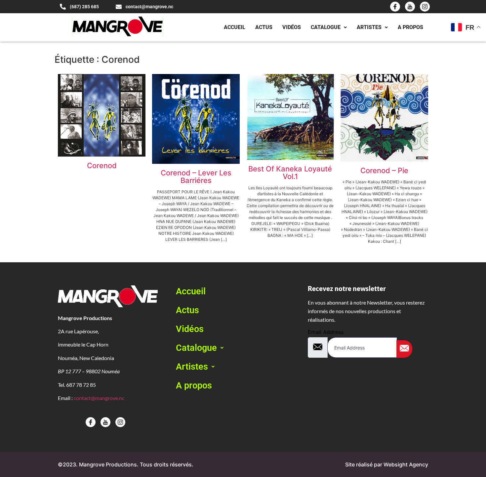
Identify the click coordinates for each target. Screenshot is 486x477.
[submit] (404, 349)
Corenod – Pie (384, 170)
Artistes (369, 27)
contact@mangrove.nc (99, 398)
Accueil (234, 27)
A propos (410, 27)
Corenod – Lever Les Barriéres (196, 176)
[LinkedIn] (425, 7)
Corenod (102, 165)
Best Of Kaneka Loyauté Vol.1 (290, 173)
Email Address (326, 332)
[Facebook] (395, 7)
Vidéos (291, 27)
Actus (263, 27)
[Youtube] (410, 7)
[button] (236, 348)
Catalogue (326, 27)
